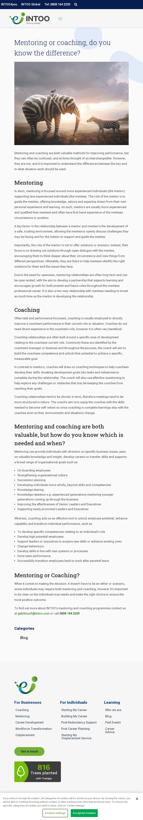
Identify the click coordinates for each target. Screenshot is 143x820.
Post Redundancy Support (79, 722)
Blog (24, 638)
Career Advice (110, 730)
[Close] (137, 799)
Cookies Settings (55, 813)
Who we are (113, 710)
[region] (71, 806)
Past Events (113, 722)
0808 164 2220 (70, 613)
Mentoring (22, 716)
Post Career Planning (75, 729)
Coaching (22, 710)
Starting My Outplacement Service (76, 737)
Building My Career (74, 716)
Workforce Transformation (33, 729)
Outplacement (25, 735)
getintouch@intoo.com (34, 613)
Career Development (29, 722)
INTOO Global (30, 4)
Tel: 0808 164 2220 (57, 4)
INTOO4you (9, 4)
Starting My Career (74, 710)
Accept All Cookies (84, 813)
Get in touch (29, 751)
